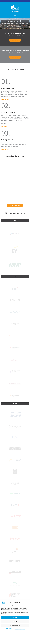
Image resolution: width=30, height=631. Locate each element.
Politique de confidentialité (20, 629)
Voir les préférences (15, 625)
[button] (28, 602)
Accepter (15, 617)
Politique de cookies (8, 628)
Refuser (15, 621)
